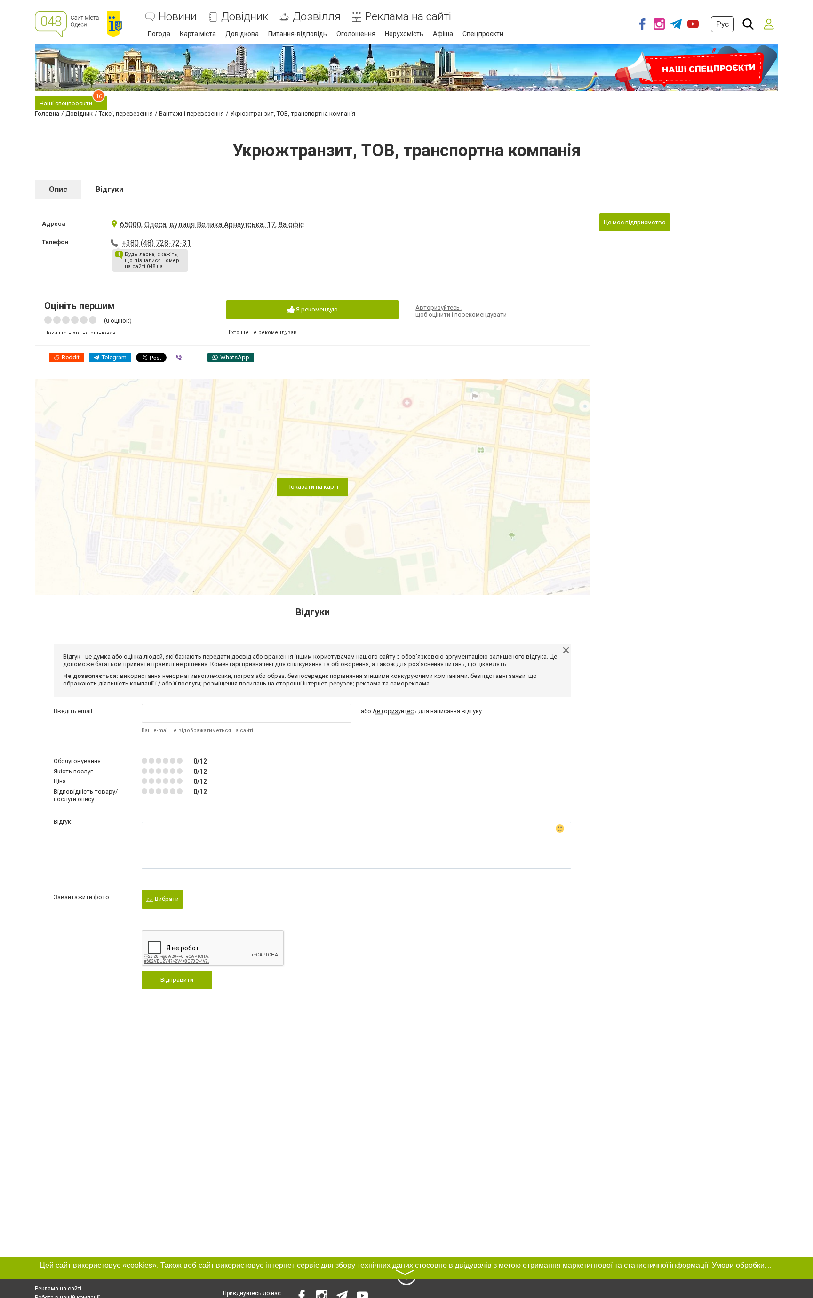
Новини (178, 16)
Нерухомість (404, 34)
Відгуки (109, 189)
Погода (159, 34)
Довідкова (242, 34)
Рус (722, 24)
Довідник (244, 16)
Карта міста (198, 34)
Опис (58, 189)
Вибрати (166, 898)
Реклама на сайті (408, 16)
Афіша (443, 34)
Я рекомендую (316, 309)
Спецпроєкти (482, 34)
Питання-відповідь (297, 34)
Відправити (176, 979)
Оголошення (355, 34)
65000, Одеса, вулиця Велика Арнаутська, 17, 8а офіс (212, 224)
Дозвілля (317, 16)
